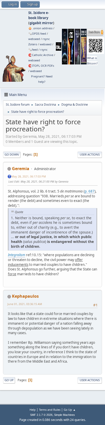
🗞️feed (33, 49)
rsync (46, 39)
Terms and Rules (49, 410)
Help (33, 410)
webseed (34, 39)
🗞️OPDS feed (37, 33)
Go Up (9, 380)
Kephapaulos (25, 296)
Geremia (20, 168)
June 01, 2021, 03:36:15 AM (24, 304)
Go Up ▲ (70, 410)
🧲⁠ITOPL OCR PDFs (41, 65)
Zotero (32, 44)
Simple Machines (64, 414)
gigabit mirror (41, 23)
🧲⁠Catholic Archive (40, 55)
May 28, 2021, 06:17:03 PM (28, 176)
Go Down (12, 154)
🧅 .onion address (40, 28)
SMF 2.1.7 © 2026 (41, 414)
